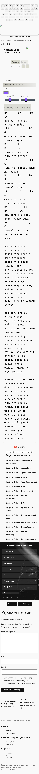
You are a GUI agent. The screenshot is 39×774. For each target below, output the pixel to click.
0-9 (30, 19)
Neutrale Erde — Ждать (16, 477)
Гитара (24, 62)
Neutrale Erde (7, 44)
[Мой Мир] (28, 452)
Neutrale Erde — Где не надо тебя (21, 473)
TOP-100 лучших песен (19, 36)
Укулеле (15, 62)
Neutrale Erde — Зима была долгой (21, 482)
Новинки (11, 604)
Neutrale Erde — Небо (15, 503)
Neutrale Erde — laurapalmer (18, 468)
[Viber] (22, 452)
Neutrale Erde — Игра (15, 486)
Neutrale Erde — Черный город (20, 527)
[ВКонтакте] (10, 452)
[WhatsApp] (25, 452)
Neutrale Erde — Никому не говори (21, 522)
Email (3, 667)
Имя (3, 656)
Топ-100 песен (25, 604)
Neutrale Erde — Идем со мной (19, 491)
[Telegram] (16, 452)
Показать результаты (11, 593)
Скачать (21, 447)
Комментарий (8, 631)
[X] (19, 452)
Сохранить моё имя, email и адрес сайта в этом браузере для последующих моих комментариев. (20, 680)
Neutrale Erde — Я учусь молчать (21, 539)
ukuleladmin (26, 41)
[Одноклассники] (13, 452)
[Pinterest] (31, 452)
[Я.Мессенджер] (7, 452)
